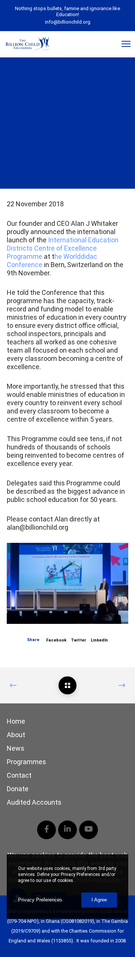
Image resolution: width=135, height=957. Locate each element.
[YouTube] (88, 829)
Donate (17, 789)
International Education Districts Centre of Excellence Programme (62, 248)
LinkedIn (99, 640)
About (16, 735)
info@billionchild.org (67, 22)
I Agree (99, 900)
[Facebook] (46, 829)
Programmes (26, 762)
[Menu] (122, 44)
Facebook (56, 640)
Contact (19, 775)
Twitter (78, 640)
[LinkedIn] (67, 829)
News (15, 748)
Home (16, 721)
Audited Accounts (34, 802)
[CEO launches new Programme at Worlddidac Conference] (67, 685)
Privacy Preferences (40, 900)
